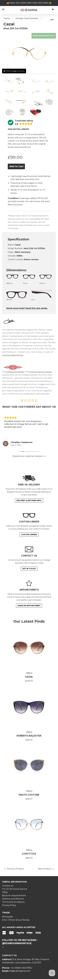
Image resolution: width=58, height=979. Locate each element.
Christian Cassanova (21, 442)
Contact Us (7, 885)
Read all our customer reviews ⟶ (29, 456)
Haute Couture (29, 794)
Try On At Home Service (14, 889)
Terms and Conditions (13, 902)
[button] (20, 122)
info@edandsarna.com (19, 971)
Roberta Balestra (29, 735)
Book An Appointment (14, 895)
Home (7, 18)
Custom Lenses (29, 534)
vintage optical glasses (40, 371)
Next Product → (46, 869)
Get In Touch (29, 569)
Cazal (29, 676)
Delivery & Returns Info (29, 500)
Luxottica (29, 853)
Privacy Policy (9, 905)
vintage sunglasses (14, 371)
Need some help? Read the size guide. (27, 308)
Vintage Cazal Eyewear (26, 18)
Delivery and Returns (13, 898)
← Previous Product (14, 869)
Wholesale (7, 916)
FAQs (5, 892)
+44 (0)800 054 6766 (21, 968)
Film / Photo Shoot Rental (15, 920)
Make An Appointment (29, 606)
